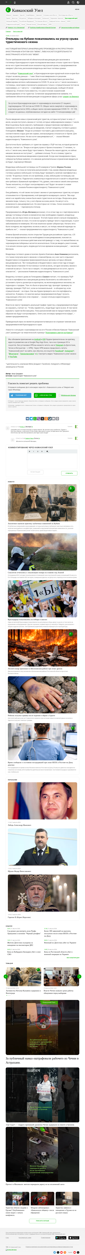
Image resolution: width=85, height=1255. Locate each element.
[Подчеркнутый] (38, 451)
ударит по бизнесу (71, 96)
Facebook (59, 351)
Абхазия (8, 15)
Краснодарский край (71, 18)
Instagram (69, 351)
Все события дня (73, 957)
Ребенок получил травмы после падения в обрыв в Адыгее (31, 715)
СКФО (68, 21)
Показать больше (42, 1221)
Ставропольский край (12, 24)
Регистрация (35, 472)
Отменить (69, 473)
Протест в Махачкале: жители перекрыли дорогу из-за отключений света (35, 1184)
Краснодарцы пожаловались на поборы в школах (27, 619)
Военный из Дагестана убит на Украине (60, 942)
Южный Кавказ (42, 24)
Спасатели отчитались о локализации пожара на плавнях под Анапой (36, 572)
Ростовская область (41, 21)
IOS (43, 339)
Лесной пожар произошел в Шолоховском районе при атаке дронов (35, 668)
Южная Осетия (31, 24)
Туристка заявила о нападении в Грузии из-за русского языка (66, 1210)
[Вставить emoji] (47, 451)
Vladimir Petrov (29, 438)
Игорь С (22, 427)
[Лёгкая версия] (15, 2)
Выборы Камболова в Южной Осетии (43, 27)
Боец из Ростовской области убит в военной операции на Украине (58, 953)
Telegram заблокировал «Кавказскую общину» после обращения (42, 1210)
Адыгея (22, 15)
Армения (39, 15)
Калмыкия (45, 18)
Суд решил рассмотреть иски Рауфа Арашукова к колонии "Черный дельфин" (24, 932)
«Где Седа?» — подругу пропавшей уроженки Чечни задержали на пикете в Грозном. (40, 1124)
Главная (8, 31)
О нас (7, 1237)
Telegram (59, 345)
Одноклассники (27, 354)
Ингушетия (22, 18)
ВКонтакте (13, 354)
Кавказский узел (25, 73)
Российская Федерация (26, 21)
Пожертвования (45, 1237)
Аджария (15, 15)
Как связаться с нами (25, 1237)
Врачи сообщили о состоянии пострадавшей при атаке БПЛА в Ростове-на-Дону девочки (40, 763)
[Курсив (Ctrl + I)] (34, 451)
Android (37, 339)
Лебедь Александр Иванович (19, 825)
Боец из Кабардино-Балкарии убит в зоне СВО (24, 953)
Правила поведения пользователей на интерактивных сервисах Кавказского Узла (49, 1247)
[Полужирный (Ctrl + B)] (29, 451)
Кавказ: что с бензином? (16, 27)
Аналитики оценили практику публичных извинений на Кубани (34, 523)
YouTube (13, 357)
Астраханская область (50, 15)
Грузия (8, 18)
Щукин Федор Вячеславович (19, 871)
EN (10, 2)
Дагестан (15, 18)
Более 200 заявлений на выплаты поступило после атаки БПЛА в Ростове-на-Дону (60, 933)
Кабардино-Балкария (34, 18)
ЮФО (50, 24)
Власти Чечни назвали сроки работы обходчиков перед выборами (58, 991)
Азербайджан (30, 15)
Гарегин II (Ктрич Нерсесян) (19, 917)
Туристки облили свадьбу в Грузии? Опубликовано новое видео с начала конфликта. (17, 1211)
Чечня (23, 24)
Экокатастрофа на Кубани (70, 27)
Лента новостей (17, 31)
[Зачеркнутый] (42, 451)
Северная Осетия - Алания (57, 21)
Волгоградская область (66, 15)
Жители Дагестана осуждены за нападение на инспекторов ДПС (20, 943)
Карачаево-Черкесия (56, 18)
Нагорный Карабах (11, 21)
